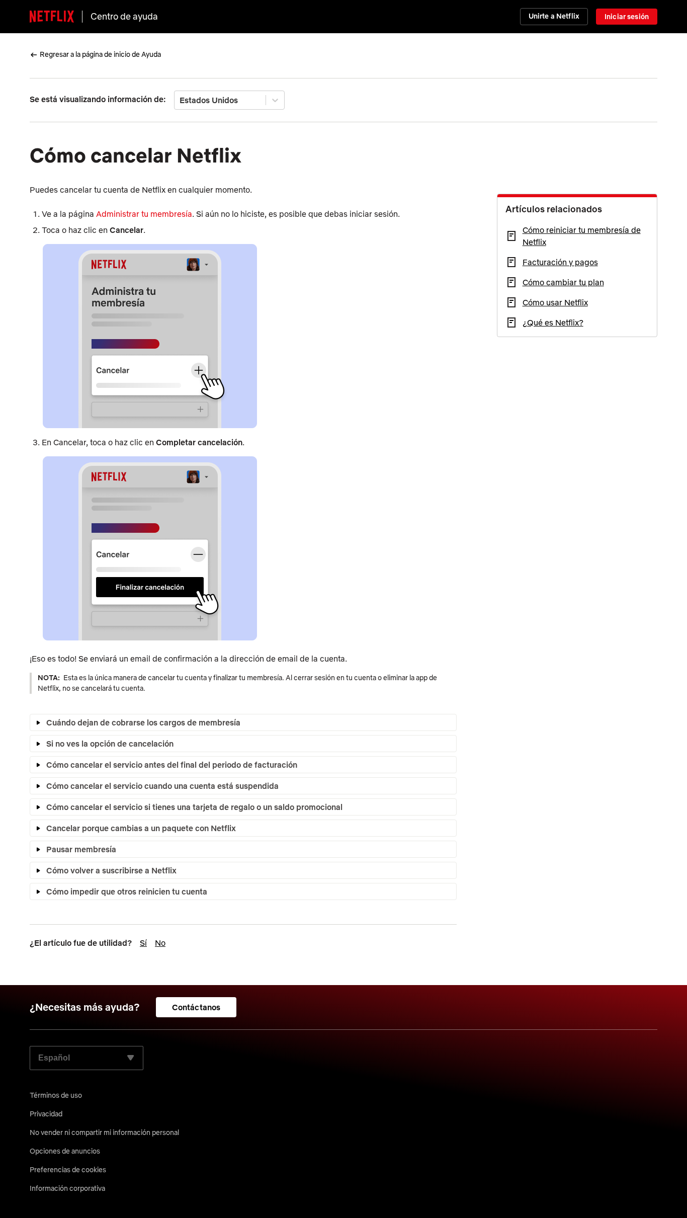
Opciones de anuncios (65, 1151)
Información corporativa (67, 1188)
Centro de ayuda (124, 16)
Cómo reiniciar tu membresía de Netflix (582, 236)
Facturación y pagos (560, 262)
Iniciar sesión (627, 16)
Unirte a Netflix (554, 16)
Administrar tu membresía (144, 214)
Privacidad (46, 1113)
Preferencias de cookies (68, 1169)
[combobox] (181, 100)
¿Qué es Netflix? (553, 322)
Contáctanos (196, 1007)
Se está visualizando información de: (98, 99)
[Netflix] (52, 17)
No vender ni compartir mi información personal (104, 1132)
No (160, 943)
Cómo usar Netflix (555, 302)
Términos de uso (56, 1095)
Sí (143, 943)
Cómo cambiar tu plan (563, 282)
